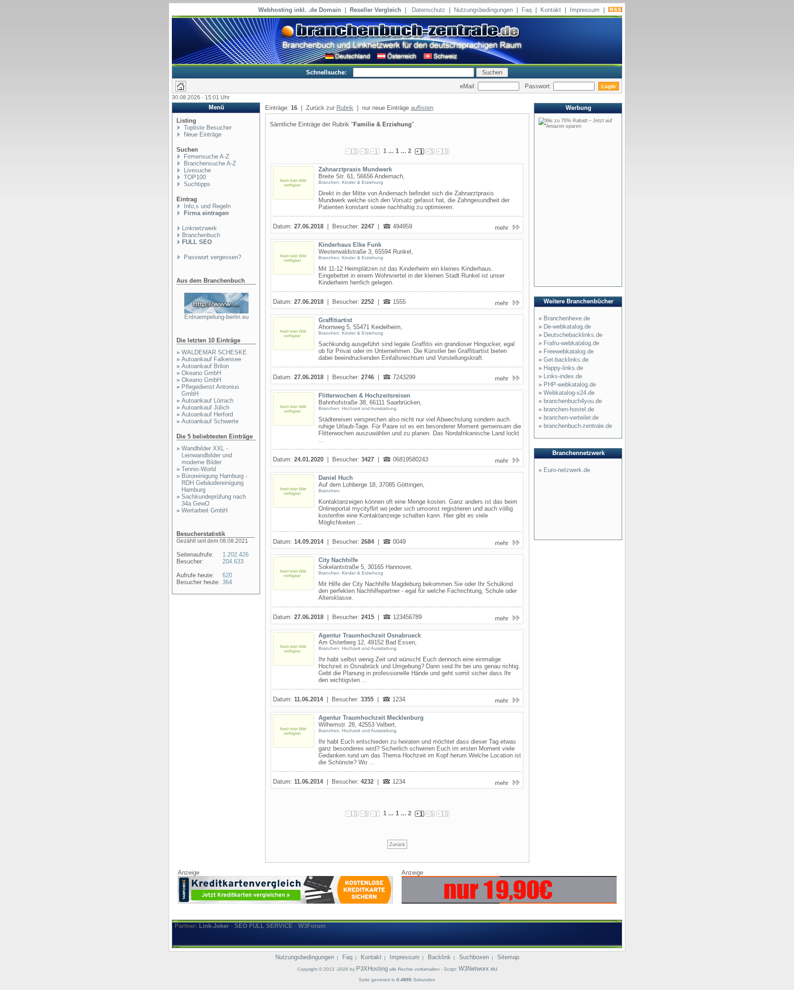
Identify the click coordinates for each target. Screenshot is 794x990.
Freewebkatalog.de (569, 351)
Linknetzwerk (199, 228)
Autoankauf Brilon (205, 366)
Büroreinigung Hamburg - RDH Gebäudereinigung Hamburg (214, 482)
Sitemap (508, 957)
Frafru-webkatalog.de (571, 343)
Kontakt (550, 9)
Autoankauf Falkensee (211, 359)
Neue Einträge (201, 134)
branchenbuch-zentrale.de (578, 425)
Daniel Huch (335, 477)
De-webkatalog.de (567, 326)
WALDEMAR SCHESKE (214, 352)
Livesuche (196, 170)
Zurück (397, 844)
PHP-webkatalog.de (570, 384)
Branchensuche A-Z (209, 163)
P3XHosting (372, 968)
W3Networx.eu (478, 968)
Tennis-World (198, 469)
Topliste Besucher (207, 127)
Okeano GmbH (201, 373)
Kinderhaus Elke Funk (349, 244)
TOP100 (194, 177)
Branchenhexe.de (567, 318)
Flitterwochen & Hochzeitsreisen (364, 395)
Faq (527, 9)
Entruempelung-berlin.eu (216, 316)
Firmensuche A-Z (205, 156)
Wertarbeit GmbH (204, 510)
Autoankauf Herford (207, 414)
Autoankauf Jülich (205, 407)
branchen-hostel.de (569, 409)
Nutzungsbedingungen (483, 9)
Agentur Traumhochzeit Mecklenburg (371, 717)
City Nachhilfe (338, 560)
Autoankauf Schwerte (209, 421)
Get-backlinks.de (566, 359)
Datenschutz (428, 9)
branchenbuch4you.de (573, 401)
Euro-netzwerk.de (567, 470)
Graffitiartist (335, 320)
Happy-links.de (563, 367)
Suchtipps (196, 184)
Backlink (439, 957)
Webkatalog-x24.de (569, 392)
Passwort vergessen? (211, 257)
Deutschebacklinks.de (573, 334)
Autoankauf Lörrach (207, 400)
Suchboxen (474, 957)
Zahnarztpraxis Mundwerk (355, 169)
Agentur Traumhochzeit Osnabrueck (369, 635)
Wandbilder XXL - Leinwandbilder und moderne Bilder (206, 455)
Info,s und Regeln (206, 206)
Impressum (585, 9)
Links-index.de (563, 376)
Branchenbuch (201, 235)
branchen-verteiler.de (571, 417)
